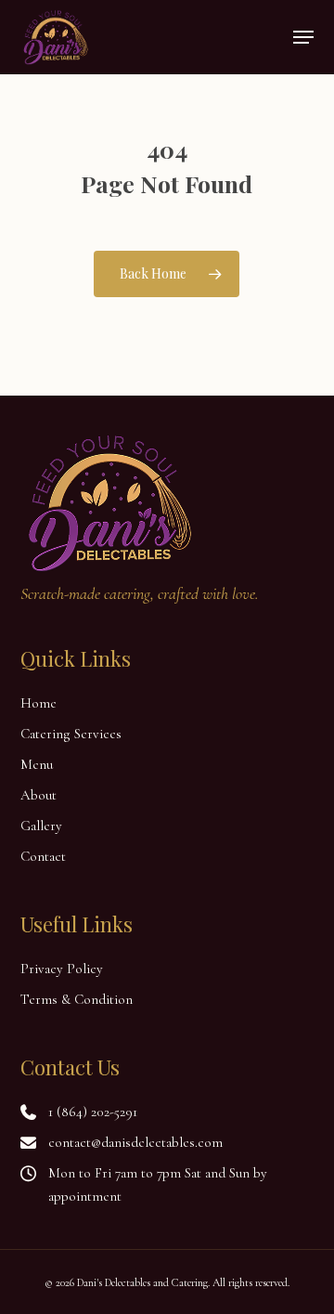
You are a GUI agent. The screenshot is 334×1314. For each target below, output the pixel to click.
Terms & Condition (76, 999)
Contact (43, 856)
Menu (36, 764)
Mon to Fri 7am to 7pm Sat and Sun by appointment (157, 1184)
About (38, 795)
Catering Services (71, 733)
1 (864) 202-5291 (92, 1111)
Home (38, 703)
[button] (303, 37)
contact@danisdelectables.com (135, 1142)
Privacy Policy (61, 968)
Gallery (41, 825)
